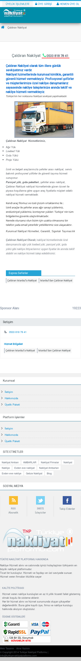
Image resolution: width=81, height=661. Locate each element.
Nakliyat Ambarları (49, 467)
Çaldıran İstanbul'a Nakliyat (22, 280)
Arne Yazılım (23, 648)
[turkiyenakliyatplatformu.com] (14, 12)
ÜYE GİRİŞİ (44, 4)
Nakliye (6, 467)
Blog (49, 473)
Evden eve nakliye (11, 473)
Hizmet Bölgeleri (13, 343)
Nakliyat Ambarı (10, 462)
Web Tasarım (7, 648)
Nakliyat (68, 462)
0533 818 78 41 (57, 56)
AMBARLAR (29, 462)
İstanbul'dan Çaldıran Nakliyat (56, 280)
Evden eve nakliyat (24, 467)
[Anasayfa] (3, 27)
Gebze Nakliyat (34, 473)
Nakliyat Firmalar (50, 462)
